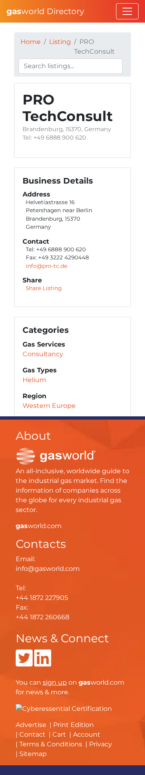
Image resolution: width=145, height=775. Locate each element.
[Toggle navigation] (127, 11)
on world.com (83, 682)
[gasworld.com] (56, 456)
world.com (39, 526)
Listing (60, 42)
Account (86, 734)
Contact (32, 734)
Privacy (100, 744)
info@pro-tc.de (46, 266)
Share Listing (44, 288)
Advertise (31, 725)
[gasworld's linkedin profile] (42, 663)
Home (31, 42)
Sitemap (33, 754)
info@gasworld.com (48, 568)
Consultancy (43, 354)
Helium (34, 380)
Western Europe (49, 405)
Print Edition (73, 725)
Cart (59, 734)
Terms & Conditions (50, 744)
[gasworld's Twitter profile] (24, 663)
